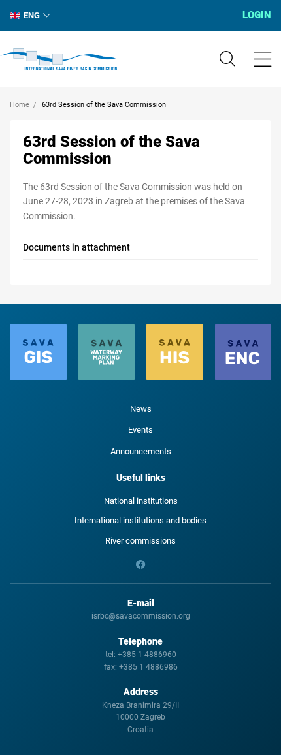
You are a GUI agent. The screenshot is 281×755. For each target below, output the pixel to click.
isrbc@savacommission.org (140, 616)
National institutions (141, 501)
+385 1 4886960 (147, 654)
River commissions (140, 541)
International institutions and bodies (140, 520)
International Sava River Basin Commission (58, 59)
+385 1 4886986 (148, 666)
